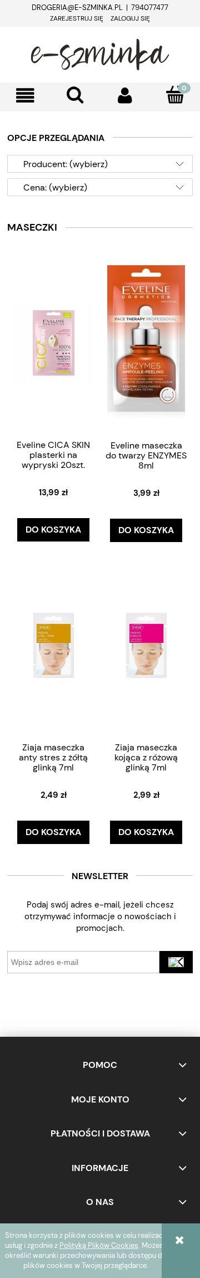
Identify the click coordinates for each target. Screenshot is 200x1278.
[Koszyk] (175, 94)
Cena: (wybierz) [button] (55, 187)
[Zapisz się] (176, 962)
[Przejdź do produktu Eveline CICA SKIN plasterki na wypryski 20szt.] (54, 342)
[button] (25, 95)
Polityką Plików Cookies (98, 1245)
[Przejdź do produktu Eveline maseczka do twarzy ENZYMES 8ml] (147, 342)
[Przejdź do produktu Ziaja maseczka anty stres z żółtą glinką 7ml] (54, 645)
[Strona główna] (100, 52)
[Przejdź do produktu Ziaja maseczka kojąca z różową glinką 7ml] (147, 645)
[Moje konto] (125, 95)
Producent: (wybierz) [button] (65, 164)
